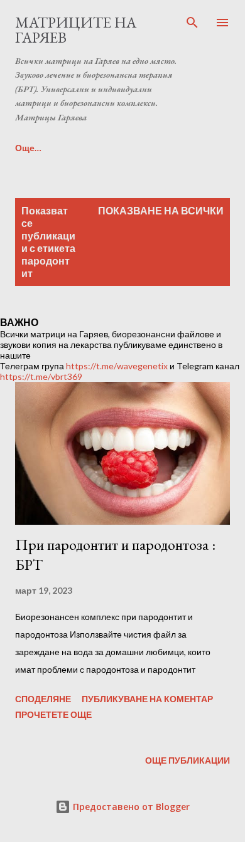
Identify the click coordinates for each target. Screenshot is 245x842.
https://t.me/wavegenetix (117, 365)
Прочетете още (53, 714)
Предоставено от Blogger (130, 807)
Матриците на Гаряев (75, 30)
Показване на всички (161, 210)
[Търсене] (192, 22)
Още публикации (187, 760)
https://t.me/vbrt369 (41, 376)
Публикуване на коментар (147, 698)
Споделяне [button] (43, 698)
